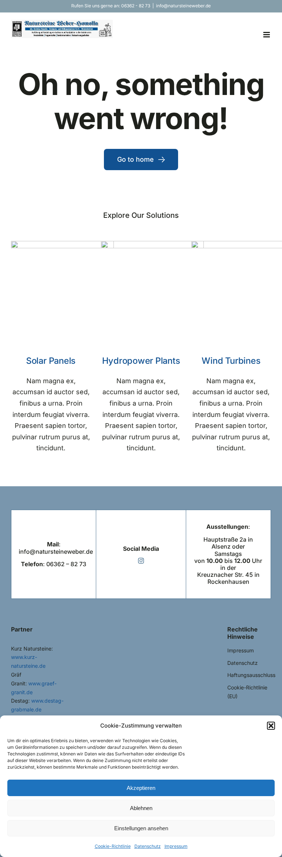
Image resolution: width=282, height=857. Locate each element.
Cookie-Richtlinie (113, 846)
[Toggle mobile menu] (267, 35)
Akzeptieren (141, 788)
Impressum (176, 846)
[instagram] (141, 561)
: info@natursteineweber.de (56, 548)
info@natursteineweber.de (183, 5)
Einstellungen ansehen (141, 828)
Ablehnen (141, 808)
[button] (271, 725)
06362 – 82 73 (66, 564)
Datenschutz (147, 846)
